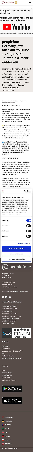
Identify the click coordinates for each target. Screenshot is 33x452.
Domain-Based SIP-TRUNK (10, 309)
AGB (3, 353)
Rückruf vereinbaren (11, 287)
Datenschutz (6, 348)
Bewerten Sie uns (7, 284)
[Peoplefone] (9, 3)
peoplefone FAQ (7, 375)
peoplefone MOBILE (8, 323)
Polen (6, 432)
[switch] (28, 225)
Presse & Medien (7, 373)
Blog (3, 370)
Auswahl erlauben (16, 254)
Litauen (6, 428)
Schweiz (7, 436)
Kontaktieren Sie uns (8, 282)
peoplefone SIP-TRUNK (9, 306)
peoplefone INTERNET (8, 321)
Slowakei (7, 440)
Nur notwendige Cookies (16, 259)
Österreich (7, 443)
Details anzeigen (23, 243)
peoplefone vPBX (7, 311)
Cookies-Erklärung (7, 356)
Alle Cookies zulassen (16, 248)
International (8, 417)
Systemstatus (6, 378)
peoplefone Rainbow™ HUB (10, 318)
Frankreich (7, 425)
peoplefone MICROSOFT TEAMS (11, 316)
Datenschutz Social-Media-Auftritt (12, 351)
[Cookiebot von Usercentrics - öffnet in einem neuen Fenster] (23, 191)
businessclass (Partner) (9, 380)
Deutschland (8, 421)
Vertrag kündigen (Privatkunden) (12, 358)
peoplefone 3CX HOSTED (9, 313)
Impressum (5, 346)
